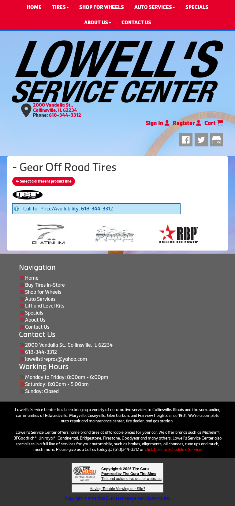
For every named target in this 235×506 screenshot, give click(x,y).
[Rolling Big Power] (132, 233)
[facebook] (187, 138)
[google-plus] (216, 138)
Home (32, 278)
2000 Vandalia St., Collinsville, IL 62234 (55, 108)
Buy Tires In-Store (45, 285)
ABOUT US (96, 22)
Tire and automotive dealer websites (131, 476)
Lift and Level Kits (44, 305)
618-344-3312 (65, 115)
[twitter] (202, 138)
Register (184, 123)
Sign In (155, 123)
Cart (210, 123)
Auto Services (40, 299)
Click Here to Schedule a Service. (173, 449)
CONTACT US (136, 22)
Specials (34, 312)
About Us (35, 320)
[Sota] (197, 233)
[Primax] (68, 233)
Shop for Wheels (43, 292)
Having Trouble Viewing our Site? (117, 488)
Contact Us (37, 327)
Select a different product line (45, 181)
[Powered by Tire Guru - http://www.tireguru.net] (84, 473)
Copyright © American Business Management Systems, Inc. (117, 498)
